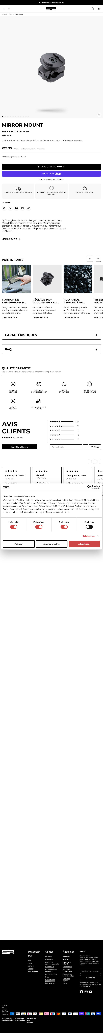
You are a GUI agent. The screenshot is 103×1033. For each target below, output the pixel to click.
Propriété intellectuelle (67, 970)
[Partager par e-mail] (22, 208)
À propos (66, 956)
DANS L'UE (51, 3)
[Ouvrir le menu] (4, 8)
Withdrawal (49, 967)
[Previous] (91, 461)
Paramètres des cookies (31, 1020)
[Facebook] (81, 991)
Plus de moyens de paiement (51, 180)
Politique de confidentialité (68, 975)
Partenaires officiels (67, 963)
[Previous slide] (90, 259)
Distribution (67, 967)
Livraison (48, 956)
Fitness (30, 969)
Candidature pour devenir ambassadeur (50, 981)
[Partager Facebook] (4, 208)
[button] (64, 422)
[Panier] (98, 8)
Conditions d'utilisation (20, 1019)
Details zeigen (89, 536)
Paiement (49, 959)
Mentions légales (66, 979)
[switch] (38, 527)
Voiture (31, 966)
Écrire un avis (19, 447)
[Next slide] (98, 259)
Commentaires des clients (51, 970)
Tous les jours (33, 971)
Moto (10, 14)
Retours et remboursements (51, 963)
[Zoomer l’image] (99, 114)
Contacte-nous (51, 974)
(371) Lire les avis (21, 132)
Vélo (29, 960)
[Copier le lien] (28, 208)
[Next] (97, 461)
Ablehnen (19, 544)
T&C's (65, 983)
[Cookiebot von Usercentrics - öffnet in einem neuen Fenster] (89, 487)
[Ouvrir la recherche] (92, 8)
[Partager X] (10, 208)
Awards (65, 959)
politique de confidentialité (90, 985)
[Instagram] (86, 991)
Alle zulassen (84, 544)
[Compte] (9, 8)
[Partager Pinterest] (16, 208)
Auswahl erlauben (51, 544)
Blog (47, 977)
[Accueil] (51, 9)
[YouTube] (90, 991)
